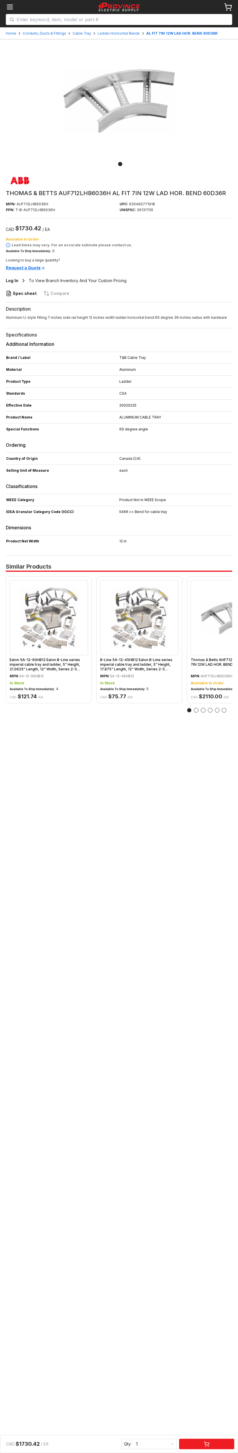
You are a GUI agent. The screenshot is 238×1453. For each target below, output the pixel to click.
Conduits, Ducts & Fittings (44, 33)
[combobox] (123, 19)
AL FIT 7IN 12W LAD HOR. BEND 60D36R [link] (181, 33)
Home (11, 33)
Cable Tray (82, 33)
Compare (60, 293)
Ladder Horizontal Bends (119, 33)
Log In (12, 280)
